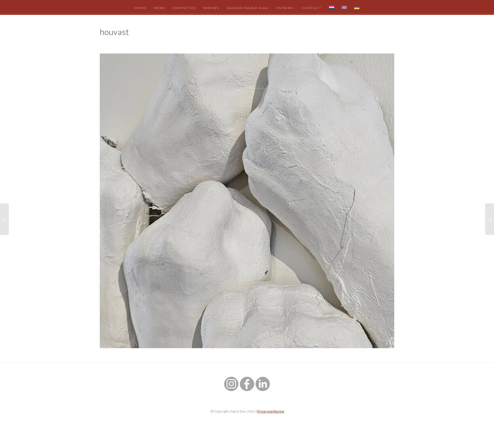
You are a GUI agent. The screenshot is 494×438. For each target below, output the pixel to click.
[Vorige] (112, 200)
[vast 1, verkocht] (489, 219)
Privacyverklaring (270, 411)
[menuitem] (140, 8)
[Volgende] (381, 200)
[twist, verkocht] (4, 219)
